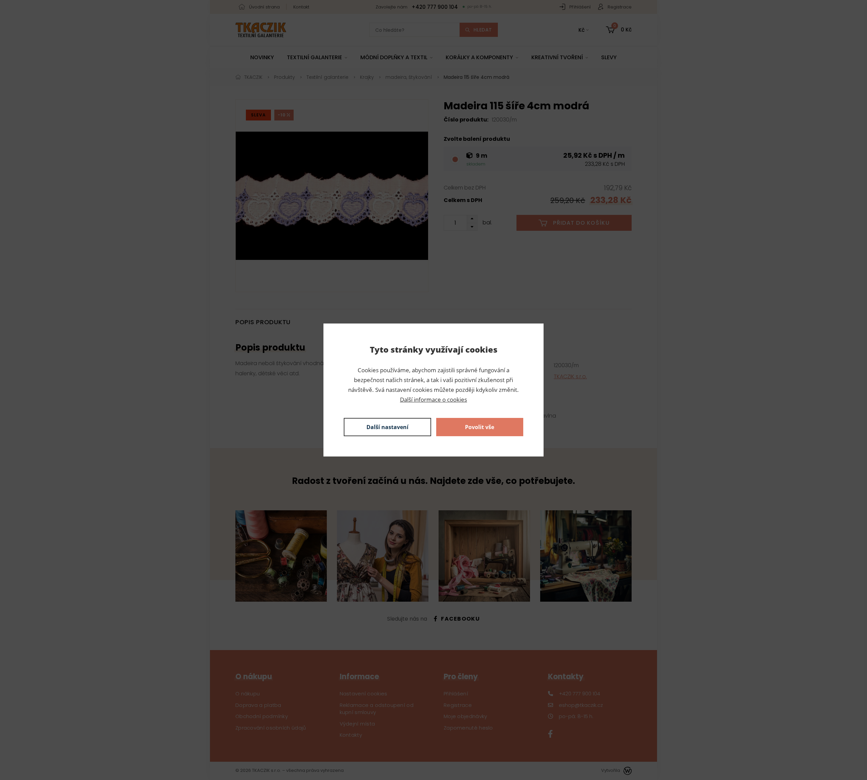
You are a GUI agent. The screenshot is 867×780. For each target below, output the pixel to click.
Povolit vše (479, 427)
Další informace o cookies (433, 399)
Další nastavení (387, 427)
